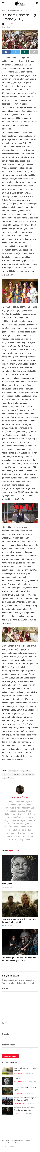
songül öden (25, 771)
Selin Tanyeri (18, 1073)
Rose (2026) (7, 883)
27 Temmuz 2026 (7, 887)
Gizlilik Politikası (17, 1140)
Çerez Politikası (7, 1143)
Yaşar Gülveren (19, 1103)
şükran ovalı (7, 774)
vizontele (17, 774)
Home (3, 10)
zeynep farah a (8, 778)
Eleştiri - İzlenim (23, 10)
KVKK (28, 1140)
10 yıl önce (24, 24)
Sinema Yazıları (12, 10)
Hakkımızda (5, 1140)
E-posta (6, 1034)
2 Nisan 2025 (28, 1113)
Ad (4, 1023)
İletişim (17, 1143)
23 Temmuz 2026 (31, 1103)
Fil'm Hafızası (18, 1113)
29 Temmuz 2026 (29, 1073)
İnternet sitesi (8, 1045)
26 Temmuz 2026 (30, 1093)
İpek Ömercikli (18, 1093)
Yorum (6, 989)
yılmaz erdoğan (28, 774)
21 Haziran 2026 (8, 964)
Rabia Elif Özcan (10, 24)
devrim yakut (13, 771)
